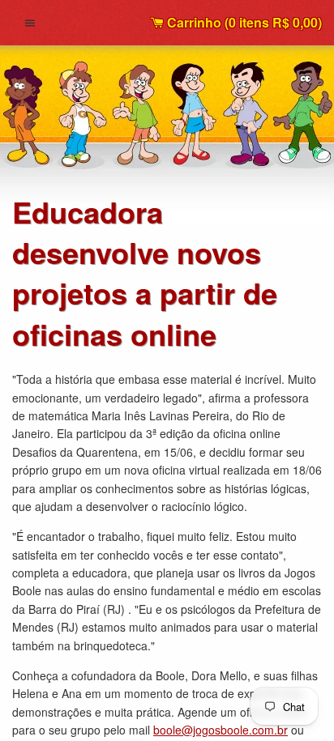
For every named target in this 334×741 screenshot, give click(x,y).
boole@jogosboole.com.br (220, 730)
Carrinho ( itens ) (243, 22)
